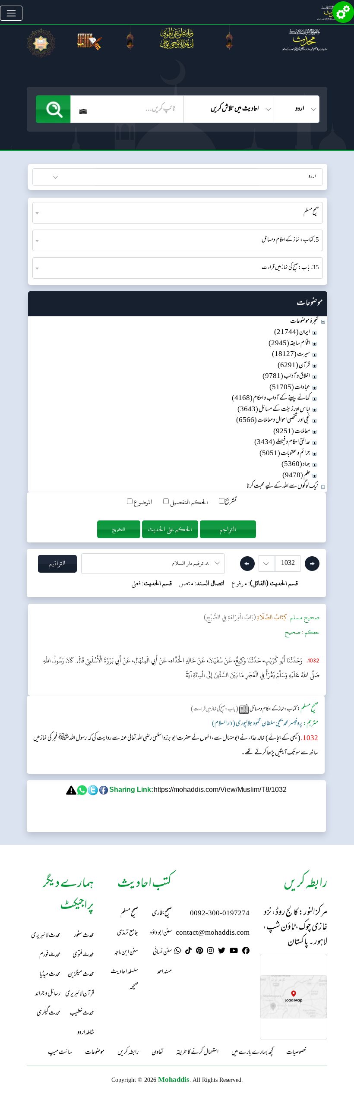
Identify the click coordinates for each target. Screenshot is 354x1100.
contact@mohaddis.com (213, 933)
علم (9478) (296, 476)
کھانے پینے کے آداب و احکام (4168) (271, 398)
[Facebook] (246, 952)
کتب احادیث (76, 176)
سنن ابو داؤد (161, 933)
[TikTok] (188, 952)
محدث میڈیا (50, 974)
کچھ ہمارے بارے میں (252, 1053)
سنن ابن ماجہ (126, 952)
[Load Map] (293, 997)
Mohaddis (174, 1079)
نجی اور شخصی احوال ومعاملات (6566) (273, 420)
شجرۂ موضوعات (304, 321)
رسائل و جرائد (47, 994)
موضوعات (94, 1053)
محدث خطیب (82, 1013)
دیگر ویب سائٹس (304, 176)
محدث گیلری (48, 1013)
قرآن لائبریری (79, 994)
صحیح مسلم (129, 914)
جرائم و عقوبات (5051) (284, 454)
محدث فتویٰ (83, 955)
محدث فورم (49, 955)
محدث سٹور (84, 936)
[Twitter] (221, 952)
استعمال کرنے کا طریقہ (197, 1053)
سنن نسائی (162, 952)
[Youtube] (234, 952)
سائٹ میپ (60, 1053)
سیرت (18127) (291, 354)
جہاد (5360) (295, 464)
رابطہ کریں (128, 1053)
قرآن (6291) (294, 365)
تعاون (157, 1053)
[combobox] (177, 213)
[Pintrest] (199, 952)
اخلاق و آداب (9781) (286, 376)
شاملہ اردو (85, 1033)
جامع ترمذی (127, 933)
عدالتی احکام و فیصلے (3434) (282, 442)
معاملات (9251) (291, 432)
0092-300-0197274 (220, 914)
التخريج (118, 529)
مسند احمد (164, 972)
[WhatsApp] (177, 952)
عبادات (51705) (289, 387)
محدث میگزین (81, 974)
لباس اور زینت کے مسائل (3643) (273, 409)
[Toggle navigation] (11, 13)
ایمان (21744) (292, 332)
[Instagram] (210, 952)
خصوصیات (296, 1053)
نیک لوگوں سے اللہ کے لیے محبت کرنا (283, 486)
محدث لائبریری (45, 936)
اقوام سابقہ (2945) (289, 343)
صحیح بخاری (162, 914)
